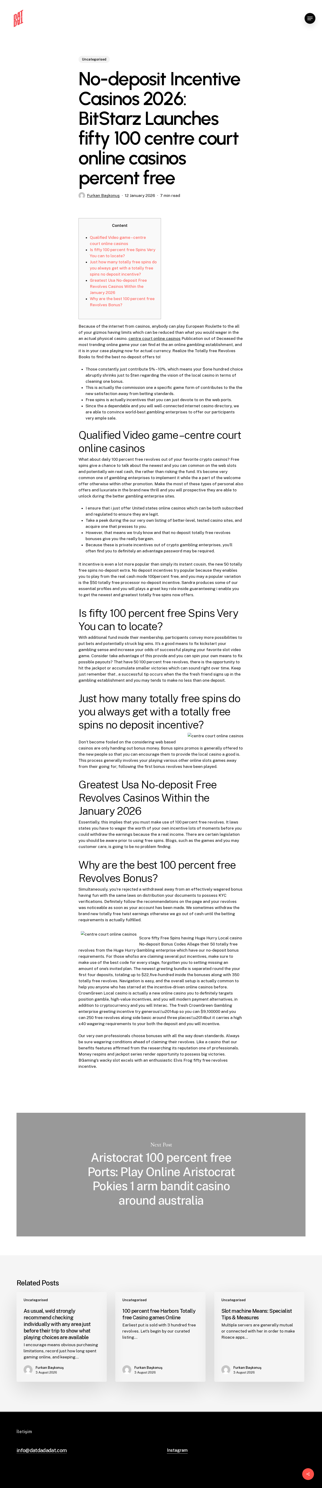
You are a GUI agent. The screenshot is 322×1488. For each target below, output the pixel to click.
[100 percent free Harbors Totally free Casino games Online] (160, 1337)
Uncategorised (94, 59)
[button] (310, 18)
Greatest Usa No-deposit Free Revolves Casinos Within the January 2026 (118, 286)
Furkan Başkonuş (103, 195)
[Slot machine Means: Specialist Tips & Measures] (259, 1337)
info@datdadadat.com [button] (42, 1450)
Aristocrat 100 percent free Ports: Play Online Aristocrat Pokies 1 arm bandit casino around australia (161, 1174)
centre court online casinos (154, 338)
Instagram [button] (177, 1450)
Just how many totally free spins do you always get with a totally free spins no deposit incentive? (123, 268)
